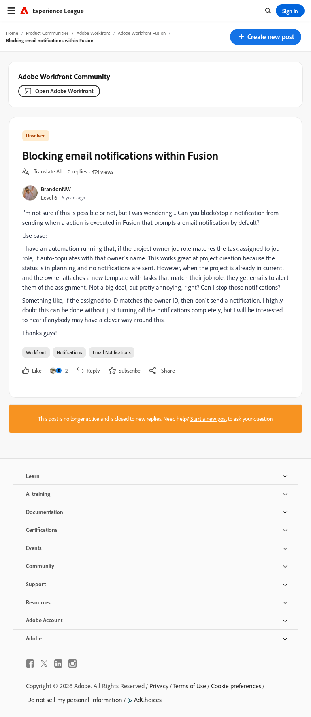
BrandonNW (56, 189)
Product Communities (47, 33)
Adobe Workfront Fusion (142, 33)
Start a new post (208, 418)
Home (12, 33)
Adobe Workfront (93, 33)
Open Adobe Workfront (64, 91)
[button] (265, 37)
